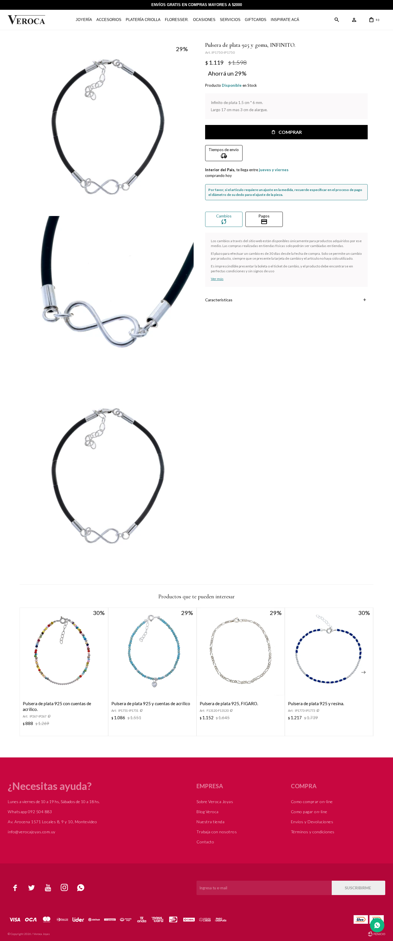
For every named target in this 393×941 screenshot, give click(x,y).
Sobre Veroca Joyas (215, 801)
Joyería (84, 20)
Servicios (230, 20)
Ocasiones (204, 20)
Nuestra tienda (210, 821)
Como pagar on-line (309, 811)
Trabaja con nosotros (217, 831)
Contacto (205, 841)
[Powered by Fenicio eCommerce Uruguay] (376, 934)
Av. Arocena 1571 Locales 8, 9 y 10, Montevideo (52, 821)
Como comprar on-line (312, 801)
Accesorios (108, 20)
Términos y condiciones (313, 831)
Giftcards (255, 20)
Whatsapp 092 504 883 (30, 811)
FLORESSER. (177, 20)
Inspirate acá (285, 20)
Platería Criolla (143, 20)
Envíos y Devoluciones (312, 821)
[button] (337, 20)
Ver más (217, 279)
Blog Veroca (208, 811)
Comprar (290, 132)
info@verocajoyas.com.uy (32, 831)
